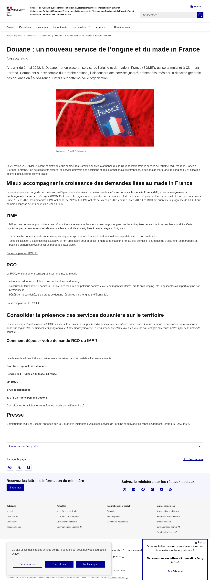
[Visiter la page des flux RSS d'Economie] (170, 489)
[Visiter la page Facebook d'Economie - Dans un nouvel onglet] (143, 489)
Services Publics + (165, 532)
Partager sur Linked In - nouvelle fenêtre (28, 467)
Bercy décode (60, 27)
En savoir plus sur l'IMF (20, 253)
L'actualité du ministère (67, 522)
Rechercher (200, 15)
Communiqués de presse (68, 527)
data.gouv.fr (114, 556)
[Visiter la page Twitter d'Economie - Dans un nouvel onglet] (124, 489)
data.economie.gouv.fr (167, 527)
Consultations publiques (168, 511)
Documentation (164, 522)
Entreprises (42, 27)
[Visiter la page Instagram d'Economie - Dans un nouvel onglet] (152, 489)
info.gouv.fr (114, 550)
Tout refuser (59, 564)
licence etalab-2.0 (116, 578)
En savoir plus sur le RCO (22, 303)
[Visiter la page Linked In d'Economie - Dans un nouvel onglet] (134, 489)
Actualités (31, 36)
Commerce (45, 36)
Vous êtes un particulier (67, 511)
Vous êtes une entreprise (68, 516)
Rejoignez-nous (122, 27)
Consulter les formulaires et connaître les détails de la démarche (44, 405)
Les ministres (79, 27)
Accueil (10, 27)
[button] (200, 542)
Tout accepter (90, 564)
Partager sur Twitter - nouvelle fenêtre (19, 467)
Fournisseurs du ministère (168, 516)
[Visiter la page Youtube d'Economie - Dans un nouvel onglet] (161, 489)
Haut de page (195, 459)
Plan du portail (113, 516)
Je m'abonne (175, 571)
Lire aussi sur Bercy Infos (23, 446)
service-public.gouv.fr (140, 550)
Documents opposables (117, 522)
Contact (110, 511)
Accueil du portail (14, 36)
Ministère (100, 27)
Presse (197, 6)
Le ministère (12, 522)
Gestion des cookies (117, 570)
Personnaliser (28, 564)
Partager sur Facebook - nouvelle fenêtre (10, 467)
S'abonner (15, 487)
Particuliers (25, 27)
